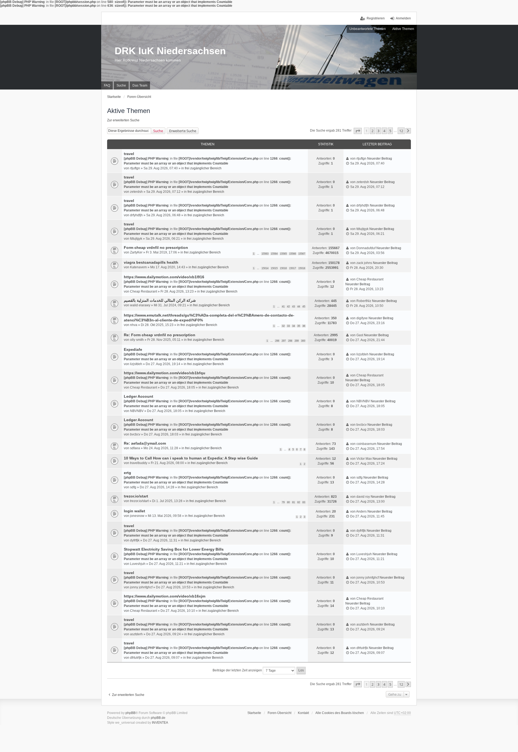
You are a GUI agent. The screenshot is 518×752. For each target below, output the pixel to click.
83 (303, 502)
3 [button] (378, 130)
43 (293, 306)
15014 (265, 268)
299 (297, 340)
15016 (283, 268)
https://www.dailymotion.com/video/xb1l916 (164, 277)
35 (298, 326)
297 (284, 340)
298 (290, 340)
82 (298, 502)
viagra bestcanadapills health (151, 262)
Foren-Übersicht (279, 713)
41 (283, 306)
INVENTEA (160, 722)
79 (283, 502)
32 (283, 326)
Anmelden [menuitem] (403, 18)
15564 (274, 253)
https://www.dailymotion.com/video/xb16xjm (164, 596)
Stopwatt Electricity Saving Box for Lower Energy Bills (174, 549)
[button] (358, 131)
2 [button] (372, 130)
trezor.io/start (136, 496)
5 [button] (390, 130)
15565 (283, 253)
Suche (158, 130)
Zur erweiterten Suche (123, 120)
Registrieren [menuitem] (376, 18)
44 (298, 306)
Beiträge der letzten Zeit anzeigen (238, 670)
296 (277, 340)
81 (293, 502)
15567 (301, 253)
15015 (274, 268)
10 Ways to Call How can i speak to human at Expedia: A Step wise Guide (191, 458)
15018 (301, 268)
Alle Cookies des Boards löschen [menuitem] (339, 713)
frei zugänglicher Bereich (203, 168)
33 (288, 326)
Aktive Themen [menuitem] (403, 29)
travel (129, 154)
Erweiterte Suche (182, 130)
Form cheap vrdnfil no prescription (156, 247)
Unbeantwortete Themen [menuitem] (367, 29)
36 (303, 326)
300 (303, 340)
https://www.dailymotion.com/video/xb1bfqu (164, 373)
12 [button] (401, 130)
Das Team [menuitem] (139, 85)
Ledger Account (138, 396)
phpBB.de (158, 718)
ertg (127, 473)
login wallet (134, 511)
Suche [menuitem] (121, 85)
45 (303, 306)
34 (293, 326)
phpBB (130, 713)
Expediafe (133, 349)
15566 (292, 253)
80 (288, 502)
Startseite (254, 713)
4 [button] (384, 130)
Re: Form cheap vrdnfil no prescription (159, 335)
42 (288, 306)
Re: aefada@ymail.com (145, 443)
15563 (265, 253)
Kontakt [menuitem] (303, 713)
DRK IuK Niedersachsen (170, 50)
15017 (292, 268)
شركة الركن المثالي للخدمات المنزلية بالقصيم (160, 300)
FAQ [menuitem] (107, 85)
